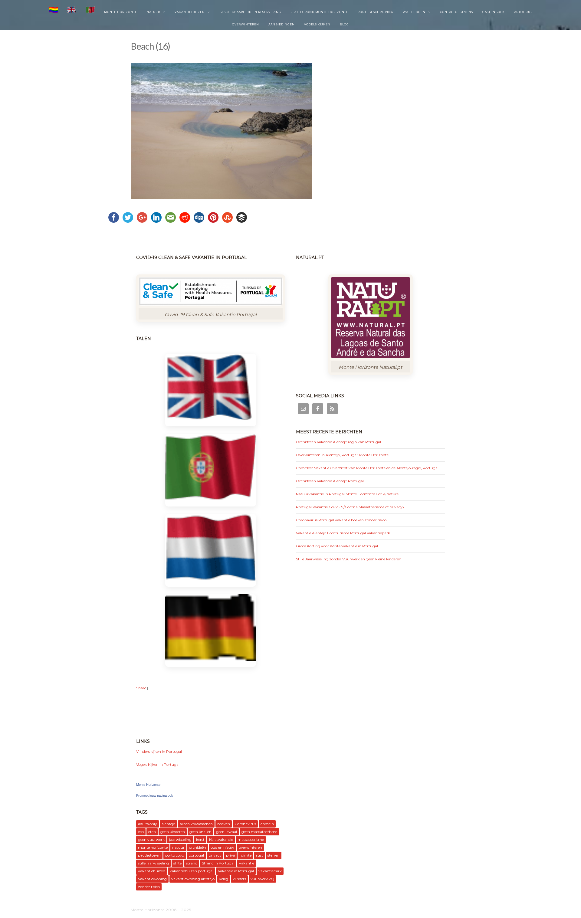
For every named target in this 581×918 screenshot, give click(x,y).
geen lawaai (226, 831)
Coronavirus (245, 823)
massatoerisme (251, 839)
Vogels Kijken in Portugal (157, 764)
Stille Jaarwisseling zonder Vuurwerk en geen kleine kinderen (348, 559)
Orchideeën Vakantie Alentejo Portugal (330, 481)
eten (152, 831)
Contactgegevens (456, 12)
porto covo (174, 855)
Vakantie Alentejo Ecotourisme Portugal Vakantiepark (343, 533)
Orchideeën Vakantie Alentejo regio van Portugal (338, 442)
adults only (147, 823)
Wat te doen (414, 12)
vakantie (246, 863)
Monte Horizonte (120, 12)
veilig (223, 879)
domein (267, 823)
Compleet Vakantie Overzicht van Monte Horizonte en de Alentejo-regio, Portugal (367, 468)
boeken (223, 823)
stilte (177, 863)
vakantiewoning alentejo (193, 879)
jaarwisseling (180, 839)
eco (141, 831)
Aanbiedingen (281, 24)
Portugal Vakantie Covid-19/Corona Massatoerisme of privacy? (350, 507)
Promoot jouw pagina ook (154, 795)
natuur (178, 847)
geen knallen (200, 831)
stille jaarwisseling (153, 863)
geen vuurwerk (151, 839)
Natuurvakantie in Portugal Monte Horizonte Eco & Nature (347, 494)
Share (141, 688)
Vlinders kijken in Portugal (159, 751)
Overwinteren (245, 24)
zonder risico (149, 886)
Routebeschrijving (375, 12)
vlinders (239, 879)
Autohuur (523, 12)
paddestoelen (149, 855)
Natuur (153, 12)
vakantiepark (270, 871)
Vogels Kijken (317, 24)
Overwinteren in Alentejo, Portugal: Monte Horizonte (342, 455)
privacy (215, 855)
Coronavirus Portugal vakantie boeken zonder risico (341, 520)
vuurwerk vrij (262, 879)
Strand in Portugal (218, 863)
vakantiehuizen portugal (191, 871)
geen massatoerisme (259, 831)
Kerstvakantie (221, 839)
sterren (274, 855)
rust (259, 855)
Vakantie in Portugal (236, 871)
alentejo (168, 823)
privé (230, 855)
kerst (200, 839)
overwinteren (250, 847)
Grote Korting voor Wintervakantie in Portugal (337, 546)
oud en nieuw (222, 847)
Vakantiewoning (152, 879)
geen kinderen (172, 831)
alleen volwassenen (196, 823)
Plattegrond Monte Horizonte (319, 12)
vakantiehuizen (151, 871)
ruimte (245, 855)
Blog (344, 24)
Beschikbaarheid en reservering (250, 12)
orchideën (197, 847)
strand (191, 863)
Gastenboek (493, 12)
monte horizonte (153, 847)
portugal (196, 855)
